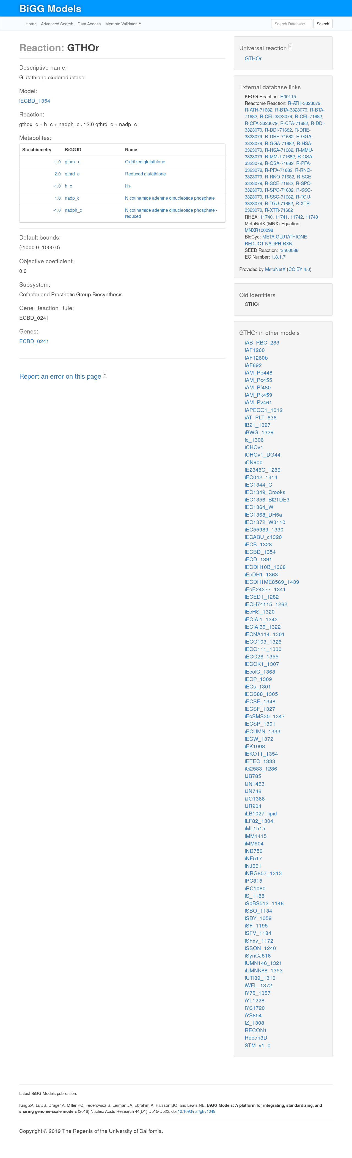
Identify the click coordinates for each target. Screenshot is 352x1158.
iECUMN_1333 (262, 731)
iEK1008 (255, 746)
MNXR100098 (259, 229)
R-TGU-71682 (279, 203)
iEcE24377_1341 (265, 589)
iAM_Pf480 (258, 387)
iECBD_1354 (34, 100)
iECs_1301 (258, 686)
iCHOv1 (254, 447)
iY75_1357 (258, 992)
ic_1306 (254, 439)
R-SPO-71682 (279, 189)
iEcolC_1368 (260, 671)
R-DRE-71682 (279, 136)
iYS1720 (255, 1007)
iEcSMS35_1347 (265, 716)
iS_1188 (255, 895)
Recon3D (256, 1037)
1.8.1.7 (278, 256)
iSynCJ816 (258, 955)
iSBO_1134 (258, 910)
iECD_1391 (258, 559)
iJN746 (253, 790)
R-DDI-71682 (278, 129)
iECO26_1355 (262, 656)
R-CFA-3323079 (261, 123)
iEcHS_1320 (260, 611)
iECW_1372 (259, 738)
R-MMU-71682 (280, 156)
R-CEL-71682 (308, 116)
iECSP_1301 (260, 723)
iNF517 (253, 858)
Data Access (89, 23)
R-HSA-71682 (279, 149)
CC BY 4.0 (299, 268)
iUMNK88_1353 (264, 970)
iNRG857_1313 (263, 873)
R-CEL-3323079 (276, 116)
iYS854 (253, 1015)
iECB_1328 (258, 544)
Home (31, 23)
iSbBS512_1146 (264, 903)
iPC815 (253, 880)
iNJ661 (253, 865)
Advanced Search (57, 23)
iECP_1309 (258, 678)
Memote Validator (121, 23)
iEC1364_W (259, 506)
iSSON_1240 (260, 947)
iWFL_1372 (258, 985)
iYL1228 (255, 1000)
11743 (312, 216)
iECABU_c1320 (263, 536)
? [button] (105, 375)
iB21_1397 (258, 424)
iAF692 (253, 364)
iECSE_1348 (260, 701)
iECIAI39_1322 (263, 626)
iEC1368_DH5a (263, 514)
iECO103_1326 (263, 641)
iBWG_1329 (259, 432)
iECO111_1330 (263, 648)
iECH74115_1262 (266, 604)
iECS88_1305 (261, 693)
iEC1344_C (258, 484)
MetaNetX (275, 268)
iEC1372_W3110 (265, 521)
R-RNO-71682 (279, 176)
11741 (281, 216)
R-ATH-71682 (258, 109)
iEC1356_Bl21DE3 (267, 499)
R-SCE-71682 (279, 183)
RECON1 (256, 1030)
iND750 (254, 850)
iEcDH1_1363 (261, 574)
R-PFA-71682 (278, 169)
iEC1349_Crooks (265, 491)
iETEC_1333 (260, 760)
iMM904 (254, 843)
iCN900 (254, 462)
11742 (296, 216)
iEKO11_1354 (261, 753)
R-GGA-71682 (279, 143)
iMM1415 (256, 835)
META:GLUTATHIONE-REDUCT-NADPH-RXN (277, 239)
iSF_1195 (256, 925)
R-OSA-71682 (279, 162)
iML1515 (255, 828)
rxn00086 (288, 249)
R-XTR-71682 (279, 209)
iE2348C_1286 (262, 469)
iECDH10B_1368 (265, 566)
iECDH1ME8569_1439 (272, 581)
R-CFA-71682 (294, 123)
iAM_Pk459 (258, 394)
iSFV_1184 (258, 932)
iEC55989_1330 (264, 529)
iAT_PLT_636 (261, 417)
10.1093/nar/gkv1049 (196, 1111)
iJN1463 (255, 783)
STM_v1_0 (258, 1045)
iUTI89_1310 (260, 977)
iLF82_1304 (259, 820)
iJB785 (253, 775)
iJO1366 (255, 798)
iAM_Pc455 (258, 379)
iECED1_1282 (262, 596)
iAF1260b (256, 357)
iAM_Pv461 (258, 402)
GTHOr (253, 58)
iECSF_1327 (260, 708)
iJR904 (253, 805)
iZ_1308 (254, 1022)
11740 (266, 216)
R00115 (288, 96)
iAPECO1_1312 (264, 409)
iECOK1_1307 (262, 663)
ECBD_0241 (34, 341)
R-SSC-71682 (279, 196)
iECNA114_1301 (265, 634)
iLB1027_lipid (261, 813)
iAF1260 (255, 349)
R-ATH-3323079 (304, 102)
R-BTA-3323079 (291, 109)
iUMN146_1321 (263, 962)
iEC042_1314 (261, 477)
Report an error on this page (61, 376)
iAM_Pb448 (259, 372)
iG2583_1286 (261, 768)
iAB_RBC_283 (262, 342)
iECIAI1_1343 (261, 619)
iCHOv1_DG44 (262, 454)
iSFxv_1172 (259, 940)
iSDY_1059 (258, 917)
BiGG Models (50, 8)
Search (323, 23)
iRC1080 (255, 888)
